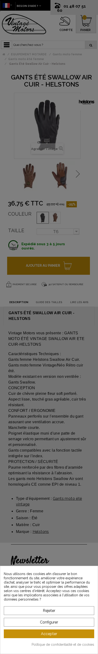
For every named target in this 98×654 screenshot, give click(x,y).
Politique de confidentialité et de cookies (63, 644)
